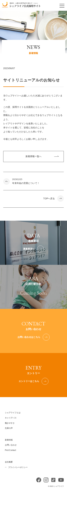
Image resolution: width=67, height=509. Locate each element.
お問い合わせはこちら (29, 337)
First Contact (10, 450)
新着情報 (9, 440)
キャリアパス (11, 418)
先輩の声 (9, 428)
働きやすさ (10, 423)
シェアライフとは (12, 412)
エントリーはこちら (29, 381)
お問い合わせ (11, 445)
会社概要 (9, 462)
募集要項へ (29, 248)
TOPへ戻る (49, 198)
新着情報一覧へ (33, 156)
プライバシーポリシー (18, 467)
